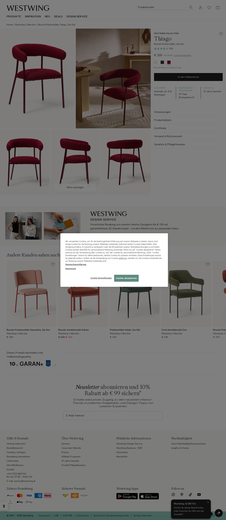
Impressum (70, 268)
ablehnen (123, 258)
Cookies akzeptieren (126, 278)
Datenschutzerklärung (75, 264)
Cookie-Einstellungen (101, 278)
